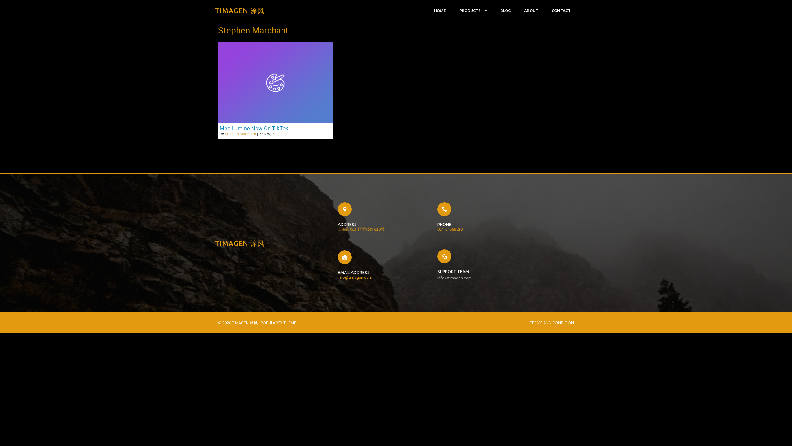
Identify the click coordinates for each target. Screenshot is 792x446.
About (531, 10)
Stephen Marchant (240, 134)
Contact (561, 10)
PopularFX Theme (278, 323)
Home (440, 10)
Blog (505, 10)
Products (470, 10)
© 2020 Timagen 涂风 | (239, 323)
